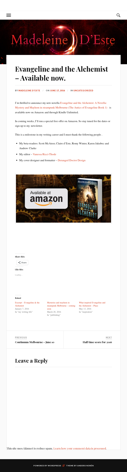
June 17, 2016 (57, 90)
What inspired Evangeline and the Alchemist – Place (92, 304)
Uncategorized (83, 90)
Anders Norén (85, 465)
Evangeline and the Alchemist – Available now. (61, 73)
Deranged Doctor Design (71, 160)
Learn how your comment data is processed (79, 448)
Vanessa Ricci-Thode (44, 154)
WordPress (54, 465)
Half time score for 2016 (97, 342)
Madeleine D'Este (29, 90)
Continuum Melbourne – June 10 (34, 342)
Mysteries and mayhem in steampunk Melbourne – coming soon (61, 305)
